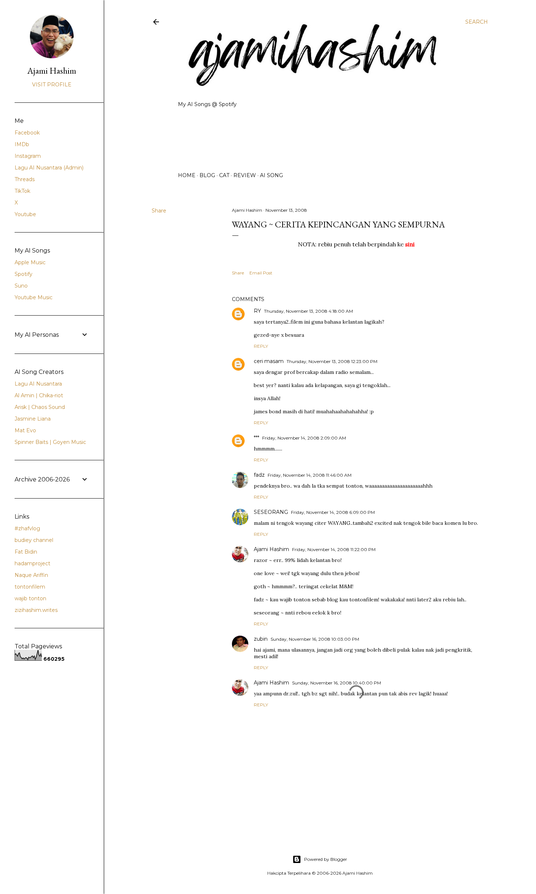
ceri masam (269, 361)
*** (256, 437)
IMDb (22, 144)
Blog (207, 175)
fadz (259, 475)
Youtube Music (34, 297)
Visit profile (51, 84)
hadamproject (32, 563)
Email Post (260, 273)
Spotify (23, 274)
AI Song (271, 175)
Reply (261, 346)
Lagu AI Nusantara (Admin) (49, 167)
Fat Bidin (26, 551)
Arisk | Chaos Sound (40, 407)
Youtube (25, 214)
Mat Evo (25, 430)
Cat (224, 175)
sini (410, 244)
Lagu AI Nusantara (38, 383)
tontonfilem (30, 586)
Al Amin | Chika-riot (39, 395)
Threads (25, 179)
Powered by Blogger (325, 859)
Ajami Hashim (271, 549)
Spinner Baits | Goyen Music (50, 442)
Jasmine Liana (33, 418)
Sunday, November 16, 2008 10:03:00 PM (315, 639)
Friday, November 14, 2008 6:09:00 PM (333, 512)
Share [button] (159, 210)
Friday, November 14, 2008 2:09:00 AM (304, 438)
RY (257, 311)
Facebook (27, 132)
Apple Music (30, 262)
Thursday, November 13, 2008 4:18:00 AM (308, 311)
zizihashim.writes (36, 610)
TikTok (22, 191)
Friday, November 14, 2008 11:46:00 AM (309, 475)
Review (244, 175)
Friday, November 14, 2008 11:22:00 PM (334, 549)
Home (186, 175)
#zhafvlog (27, 528)
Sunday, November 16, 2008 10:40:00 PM (336, 683)
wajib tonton (30, 598)
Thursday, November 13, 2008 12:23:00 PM (332, 361)
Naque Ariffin (31, 575)
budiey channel (34, 540)
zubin (261, 639)
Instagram (28, 156)
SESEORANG (271, 512)
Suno (21, 285)
